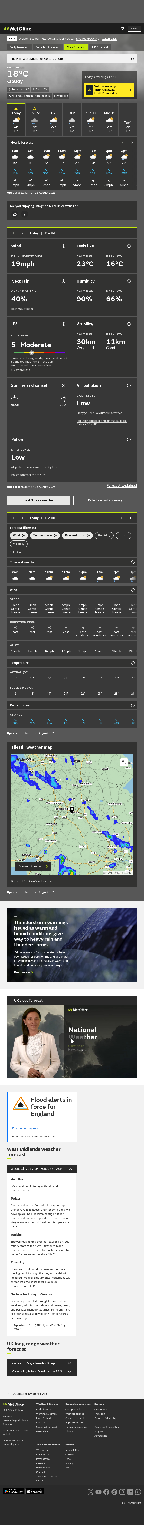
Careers (40, 1463)
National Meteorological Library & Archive (15, 1420)
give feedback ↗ (86, 39)
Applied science (74, 1422)
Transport (99, 1413)
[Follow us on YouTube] (98, 1491)
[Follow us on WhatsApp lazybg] (138, 1491)
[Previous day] (13, 233)
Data (97, 1422)
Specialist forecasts (47, 1426)
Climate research (74, 1418)
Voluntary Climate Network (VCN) (13, 1442)
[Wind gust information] (63, 246)
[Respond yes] (14, 214)
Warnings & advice (46, 1413)
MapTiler (109, 873)
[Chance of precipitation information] (63, 281)
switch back (109, 39)
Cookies (69, 1454)
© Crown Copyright (131, 1502)
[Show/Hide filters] (132, 527)
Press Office (43, 1458)
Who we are (43, 1450)
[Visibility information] (128, 324)
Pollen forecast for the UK (28, 475)
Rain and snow (73, 535)
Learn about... (43, 1431)
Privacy (69, 1463)
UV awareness (20, 370)
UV (123, 535)
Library (69, 1431)
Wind (15, 535)
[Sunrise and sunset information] (63, 385)
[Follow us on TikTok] (114, 1491)
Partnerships (43, 1467)
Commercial (43, 1454)
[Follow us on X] (90, 1491)
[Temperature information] (132, 663)
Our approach (72, 1409)
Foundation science (76, 1426)
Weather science (74, 1413)
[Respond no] (24, 214)
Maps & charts (44, 1418)
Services (99, 1403)
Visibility (18, 544)
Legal (68, 1458)
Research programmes (78, 1403)
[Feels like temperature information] (128, 246)
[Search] (131, 58)
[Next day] (22, 233)
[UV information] (63, 324)
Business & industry (105, 1418)
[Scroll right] (132, 142)
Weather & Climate (47, 1403)
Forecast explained (122, 485)
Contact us (42, 1472)
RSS (67, 1467)
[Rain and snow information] (132, 705)
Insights (98, 1431)
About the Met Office (48, 1444)
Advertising (100, 1435)
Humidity (104, 535)
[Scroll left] (122, 142)
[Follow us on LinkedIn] (130, 1491)
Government (101, 1409)
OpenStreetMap (124, 873)
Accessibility (72, 1450)
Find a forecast (44, 1409)
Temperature (41, 535)
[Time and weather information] (132, 562)
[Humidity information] (128, 281)
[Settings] (122, 28)
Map (76, 47)
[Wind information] (132, 590)
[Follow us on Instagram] (122, 1491)
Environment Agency (25, 1128)
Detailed (48, 47)
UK (100, 47)
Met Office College (13, 1410)
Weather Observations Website (15, 1432)
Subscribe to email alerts (46, 1478)
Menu (134, 28)
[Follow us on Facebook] (106, 1491)
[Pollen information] (128, 439)
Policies (69, 1444)
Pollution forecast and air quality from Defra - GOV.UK (102, 422)
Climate (40, 1422)
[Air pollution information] (128, 385)
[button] (72, 811)
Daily (19, 47)
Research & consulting (107, 1426)
